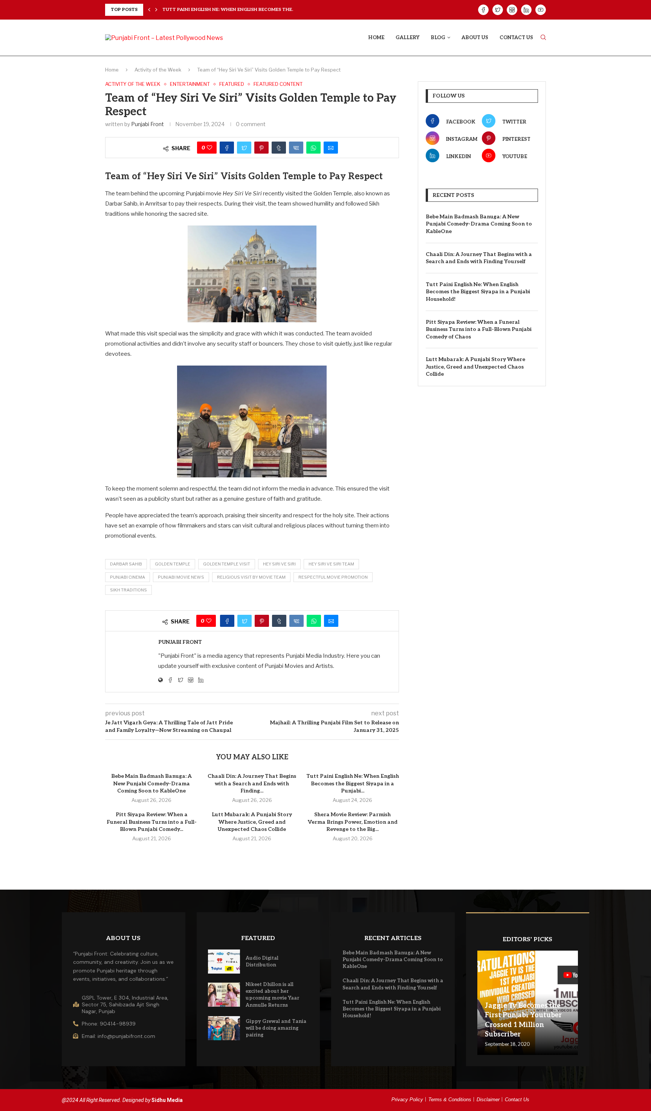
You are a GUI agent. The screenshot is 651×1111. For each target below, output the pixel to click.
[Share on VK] (296, 148)
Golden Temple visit (226, 564)
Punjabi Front (147, 124)
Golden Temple (172, 564)
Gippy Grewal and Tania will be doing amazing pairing (276, 1028)
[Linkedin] (526, 10)
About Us (475, 38)
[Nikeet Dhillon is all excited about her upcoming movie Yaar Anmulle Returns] (224, 995)
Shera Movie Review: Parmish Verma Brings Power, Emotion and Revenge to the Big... (352, 821)
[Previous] (149, 10)
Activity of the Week (157, 70)
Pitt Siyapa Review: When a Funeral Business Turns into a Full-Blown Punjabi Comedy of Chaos (479, 329)
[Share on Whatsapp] (313, 148)
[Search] (543, 38)
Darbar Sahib (126, 564)
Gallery (407, 38)
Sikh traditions (128, 590)
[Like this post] (209, 148)
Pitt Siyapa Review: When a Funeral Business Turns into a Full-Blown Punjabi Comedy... (152, 821)
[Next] (156, 10)
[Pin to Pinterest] (261, 148)
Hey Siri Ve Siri (279, 564)
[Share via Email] (331, 148)
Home (376, 38)
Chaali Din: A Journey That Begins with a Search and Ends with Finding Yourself (479, 258)
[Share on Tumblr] (279, 148)
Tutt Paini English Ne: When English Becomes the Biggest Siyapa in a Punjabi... (352, 783)
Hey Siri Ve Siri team (331, 564)
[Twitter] (497, 10)
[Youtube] (540, 10)
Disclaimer (488, 1099)
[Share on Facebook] (227, 148)
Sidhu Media (167, 1100)
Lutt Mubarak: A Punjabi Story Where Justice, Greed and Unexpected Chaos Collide (252, 821)
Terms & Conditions (449, 1099)
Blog (438, 38)
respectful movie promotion (333, 577)
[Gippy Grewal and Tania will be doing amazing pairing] (224, 1028)
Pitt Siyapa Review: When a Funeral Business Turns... (231, 9)
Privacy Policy (407, 1099)
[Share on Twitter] (244, 148)
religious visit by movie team (251, 577)
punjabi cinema (127, 577)
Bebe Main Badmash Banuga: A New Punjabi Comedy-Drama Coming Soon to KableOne (151, 783)
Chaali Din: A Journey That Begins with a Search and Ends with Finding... (252, 783)
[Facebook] (483, 10)
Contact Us (516, 38)
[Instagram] (512, 10)
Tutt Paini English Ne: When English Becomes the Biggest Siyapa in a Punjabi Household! (478, 291)
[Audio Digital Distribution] (224, 961)
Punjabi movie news (181, 577)
